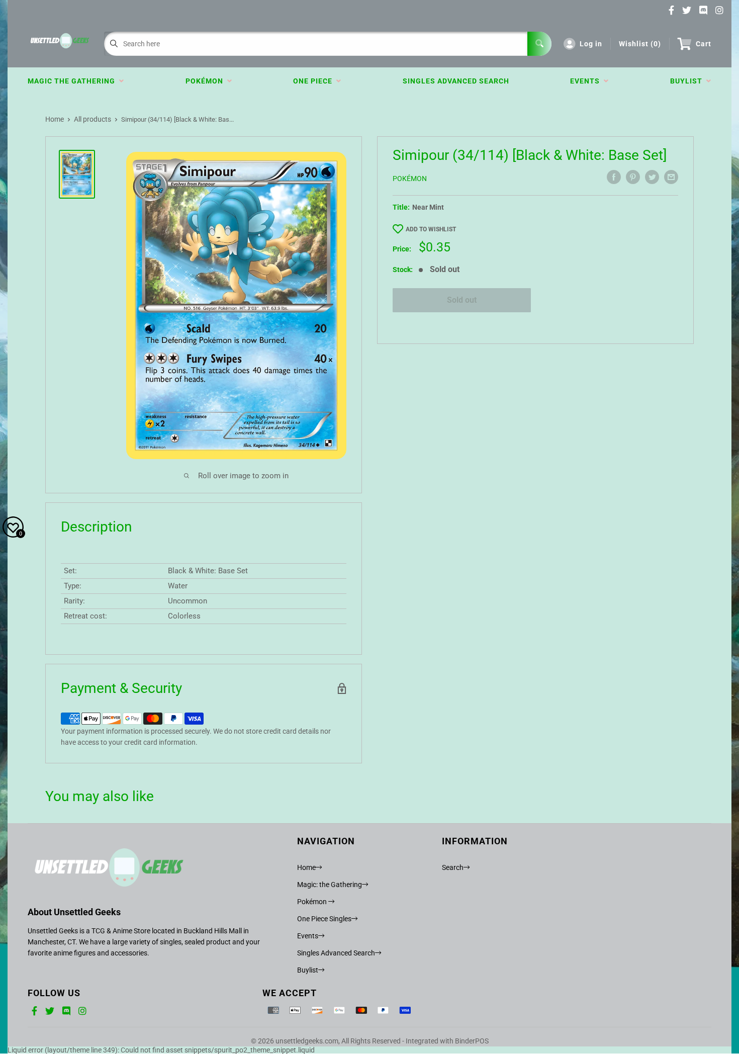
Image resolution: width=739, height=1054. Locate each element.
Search (453, 867)
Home (54, 119)
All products (92, 119)
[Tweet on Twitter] (652, 177)
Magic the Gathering (73, 81)
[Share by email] (671, 177)
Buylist (688, 81)
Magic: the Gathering (329, 885)
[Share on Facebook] (614, 177)
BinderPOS (472, 1041)
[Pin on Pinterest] (633, 177)
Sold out (462, 300)
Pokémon (206, 81)
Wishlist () (640, 44)
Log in (591, 44)
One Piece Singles (324, 919)
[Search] (539, 44)
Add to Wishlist (431, 229)
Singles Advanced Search (456, 81)
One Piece (314, 81)
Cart (703, 44)
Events (587, 81)
